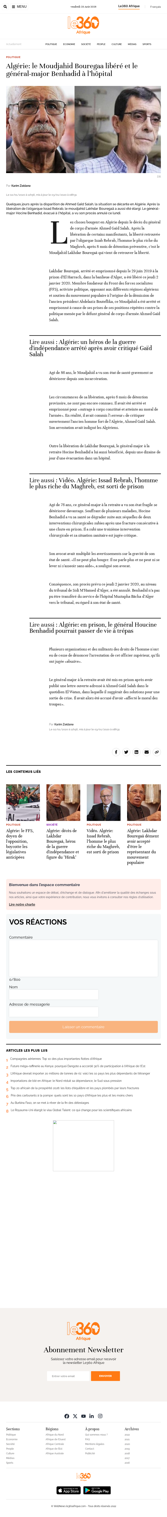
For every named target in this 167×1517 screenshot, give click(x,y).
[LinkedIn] (91, 1415)
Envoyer (105, 1375)
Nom (13, 987)
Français (155, 6)
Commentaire (21, 937)
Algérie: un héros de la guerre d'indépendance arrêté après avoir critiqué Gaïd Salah (90, 348)
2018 (127, 1453)
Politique (51, 44)
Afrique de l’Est (54, 1448)
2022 (127, 1434)
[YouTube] (83, 1415)
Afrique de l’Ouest (56, 1439)
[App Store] (68, 1490)
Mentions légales (94, 1444)
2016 (127, 1462)
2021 (127, 1439)
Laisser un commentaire (83, 1027)
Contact (89, 1448)
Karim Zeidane (21, 185)
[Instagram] (100, 1415)
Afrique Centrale (55, 1444)
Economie (69, 44)
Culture (117, 44)
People (101, 44)
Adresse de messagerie (29, 1004)
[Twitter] (75, 1415)
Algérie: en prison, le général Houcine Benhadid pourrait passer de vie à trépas (93, 628)
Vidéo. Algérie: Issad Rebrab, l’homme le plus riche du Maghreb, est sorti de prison (93, 483)
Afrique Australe (55, 1453)
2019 (127, 1448)
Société (86, 44)
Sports (147, 44)
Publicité (90, 1453)
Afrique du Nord (55, 1434)
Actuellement (13, 44)
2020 (127, 1444)
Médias (132, 44)
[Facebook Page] (66, 1415)
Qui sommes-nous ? (96, 1434)
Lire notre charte (22, 904)
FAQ (87, 1439)
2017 (127, 1458)
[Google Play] (97, 1490)
